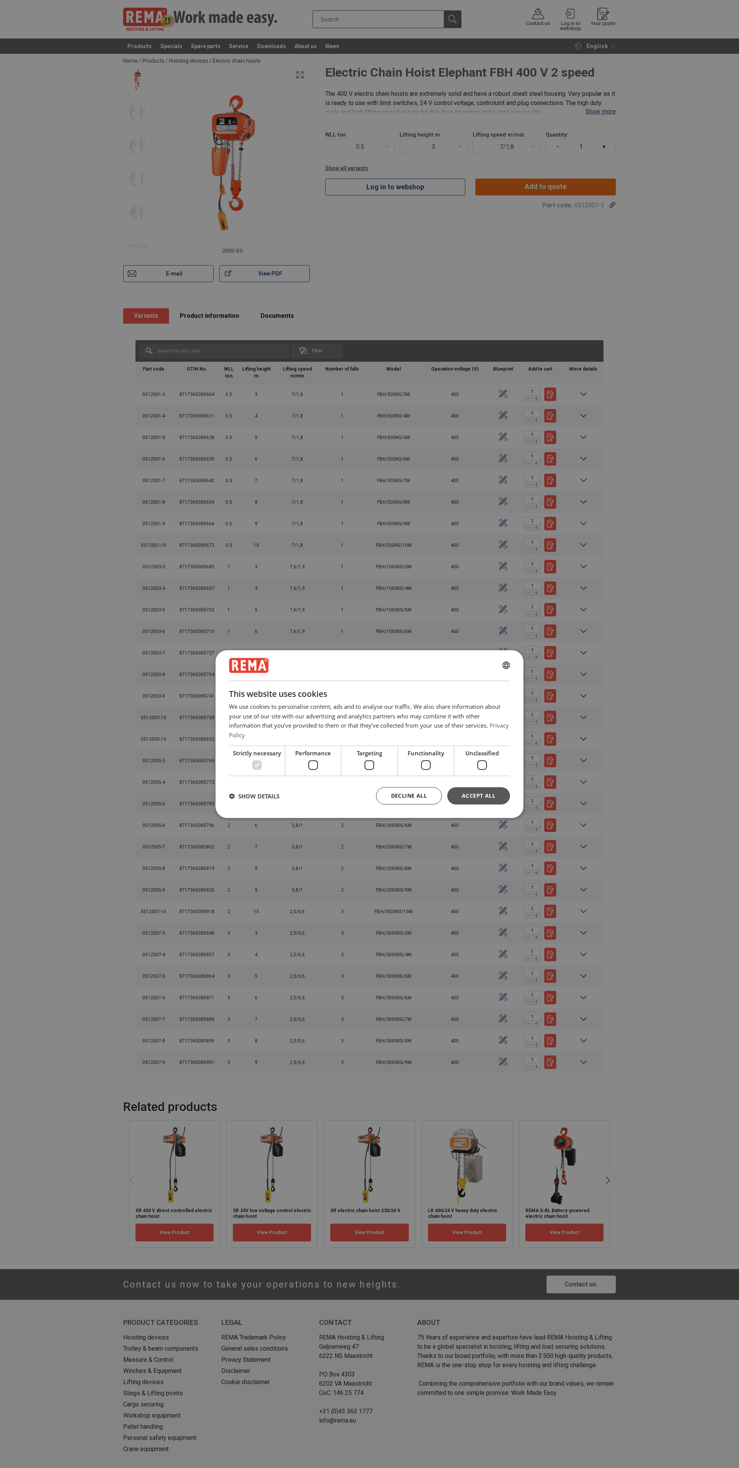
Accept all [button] (478, 795)
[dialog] (369, 734)
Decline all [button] (409, 795)
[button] (254, 796)
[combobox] (506, 665)
